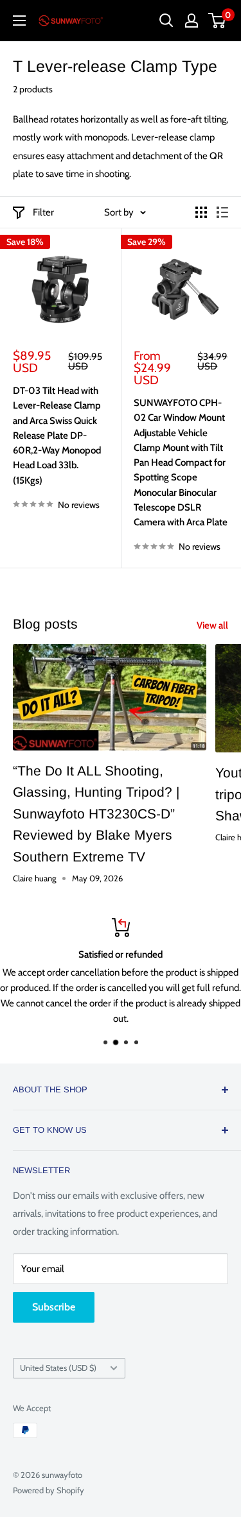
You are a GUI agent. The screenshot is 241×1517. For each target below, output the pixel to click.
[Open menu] (19, 20)
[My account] (191, 20)
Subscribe (53, 1307)
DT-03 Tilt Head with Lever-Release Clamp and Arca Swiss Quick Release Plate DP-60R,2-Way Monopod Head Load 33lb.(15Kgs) (57, 435)
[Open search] (166, 20)
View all (212, 625)
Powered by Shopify (48, 1490)
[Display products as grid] (201, 212)
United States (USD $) (58, 1368)
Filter (43, 212)
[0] (218, 20)
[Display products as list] (222, 212)
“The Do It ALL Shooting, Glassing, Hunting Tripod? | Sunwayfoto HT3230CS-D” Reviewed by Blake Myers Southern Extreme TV (96, 813)
